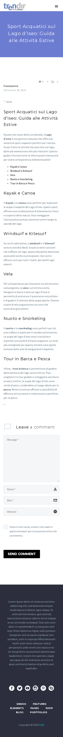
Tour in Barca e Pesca (22, 183)
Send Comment (22, 554)
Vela (12, 175)
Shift (41, 724)
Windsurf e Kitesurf (21, 170)
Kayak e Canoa (18, 166)
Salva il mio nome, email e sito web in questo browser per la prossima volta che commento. (33, 531)
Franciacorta (11, 86)
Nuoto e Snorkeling (21, 179)
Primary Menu (56, 6)
